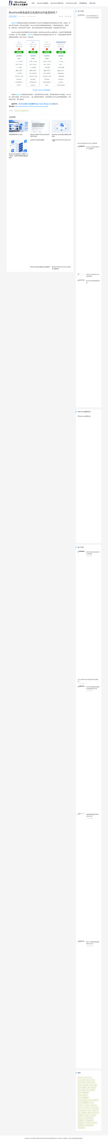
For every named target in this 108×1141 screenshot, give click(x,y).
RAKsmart (80, 1107)
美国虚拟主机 (81, 1122)
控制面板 (84, 1112)
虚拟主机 (88, 1122)
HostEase (86, 1105)
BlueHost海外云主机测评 (26, 104)
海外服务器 (81, 1115)
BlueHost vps (88, 1077)
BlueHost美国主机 (57, 3)
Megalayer (93, 1105)
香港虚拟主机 (24, 110)
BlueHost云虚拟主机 (83, 1085)
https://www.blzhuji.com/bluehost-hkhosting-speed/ (31, 106)
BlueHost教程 (81, 1090)
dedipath (80, 1105)
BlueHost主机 (12, 16)
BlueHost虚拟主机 (82, 1100)
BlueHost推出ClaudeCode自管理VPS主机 (39, 135)
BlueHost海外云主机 (37, 1138)
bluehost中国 (81, 1080)
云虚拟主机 (95, 1110)
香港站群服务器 (89, 1125)
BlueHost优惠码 (42, 3)
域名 (79, 1112)
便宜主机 (92, 3)
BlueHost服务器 (91, 1090)
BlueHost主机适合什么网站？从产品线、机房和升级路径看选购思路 (18, 155)
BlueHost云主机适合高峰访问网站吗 (61, 135)
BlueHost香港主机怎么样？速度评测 (87, 143)
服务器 (89, 1112)
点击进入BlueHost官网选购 (41, 90)
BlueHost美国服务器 (83, 1097)
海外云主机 (96, 1112)
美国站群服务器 (89, 1120)
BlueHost (14, 23)
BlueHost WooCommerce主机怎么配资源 (61, 268)
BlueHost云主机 (91, 1082)
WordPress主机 (71, 3)
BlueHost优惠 (93, 1085)
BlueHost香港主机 (93, 1100)
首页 (33, 3)
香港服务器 (81, 1125)
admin (23, 16)
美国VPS (87, 1115)
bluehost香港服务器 (83, 1102)
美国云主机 (81, 1117)
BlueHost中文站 (90, 1080)
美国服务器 (83, 3)
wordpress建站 (82, 1110)
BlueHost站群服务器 (83, 1092)
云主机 (89, 1110)
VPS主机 (87, 1107)
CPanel (91, 1102)
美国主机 (93, 1115)
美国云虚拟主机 (89, 1117)
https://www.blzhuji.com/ (43, 104)
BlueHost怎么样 (92, 1087)
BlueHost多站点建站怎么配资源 (40, 267)
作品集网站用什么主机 (15, 134)
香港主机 (95, 1122)
